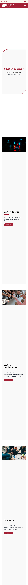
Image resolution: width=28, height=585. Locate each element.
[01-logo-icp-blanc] (8, 4)
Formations (9, 520)
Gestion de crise (11, 211)
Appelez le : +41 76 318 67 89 (14, 72)
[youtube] (1, 1)
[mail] (8, 1)
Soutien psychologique (11, 366)
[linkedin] (4, 1)
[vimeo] (6, 1)
